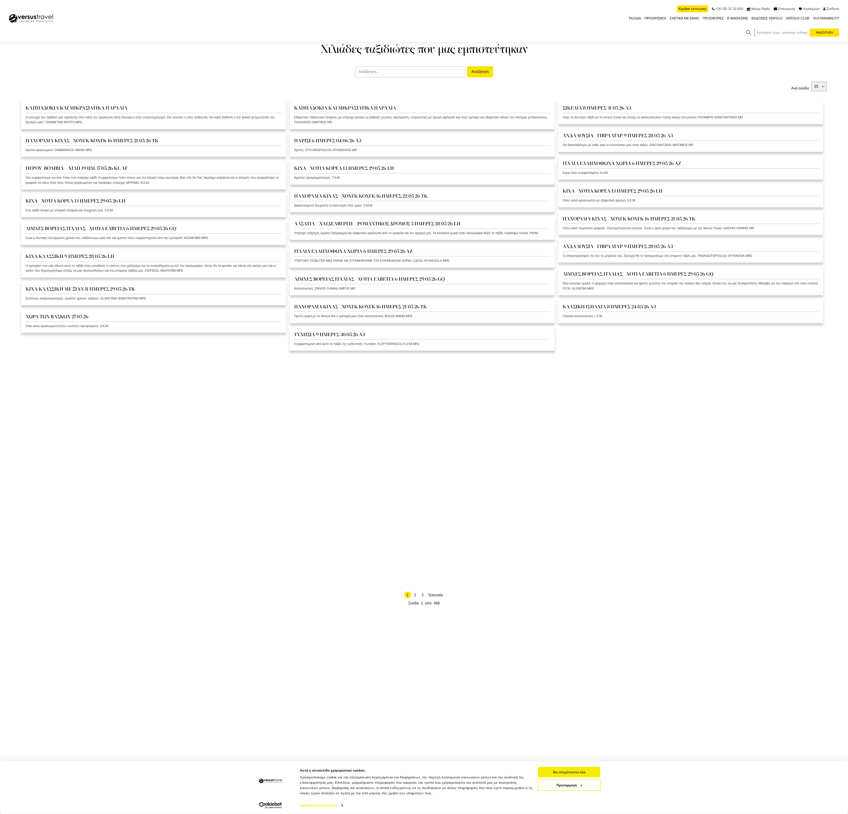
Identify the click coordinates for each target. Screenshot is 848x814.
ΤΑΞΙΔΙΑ (635, 18)
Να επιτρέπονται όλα (569, 772)
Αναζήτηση (480, 72)
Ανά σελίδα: (800, 88)
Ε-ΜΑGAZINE (737, 18)
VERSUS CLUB (797, 18)
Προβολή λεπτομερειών (318, 805)
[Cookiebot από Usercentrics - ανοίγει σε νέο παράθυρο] (270, 805)
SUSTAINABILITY (826, 18)
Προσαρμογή (566, 785)
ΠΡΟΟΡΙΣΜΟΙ (655, 18)
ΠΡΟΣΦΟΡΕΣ (713, 18)
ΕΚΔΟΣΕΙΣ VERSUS (766, 18)
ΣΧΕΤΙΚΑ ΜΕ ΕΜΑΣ (684, 18)
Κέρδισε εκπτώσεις (692, 9)
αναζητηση (824, 32)
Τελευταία (435, 595)
